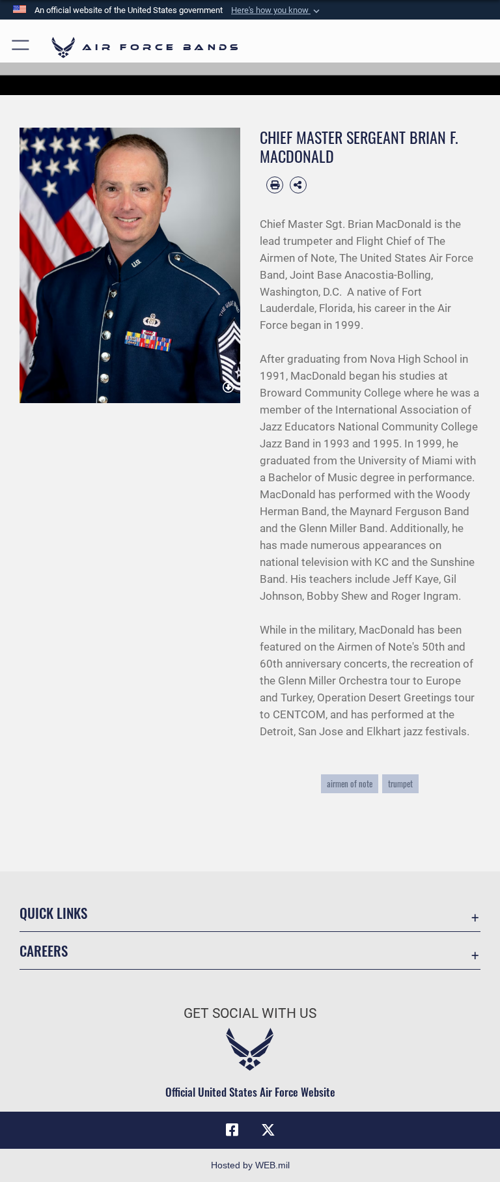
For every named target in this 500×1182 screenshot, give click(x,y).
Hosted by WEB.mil (250, 1165)
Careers (44, 950)
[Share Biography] (298, 184)
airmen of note (349, 784)
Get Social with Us (250, 1013)
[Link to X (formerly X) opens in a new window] (268, 1130)
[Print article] (274, 184)
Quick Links (53, 913)
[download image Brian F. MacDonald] (228, 388)
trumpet (400, 784)
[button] (276, 10)
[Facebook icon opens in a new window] (232, 1130)
